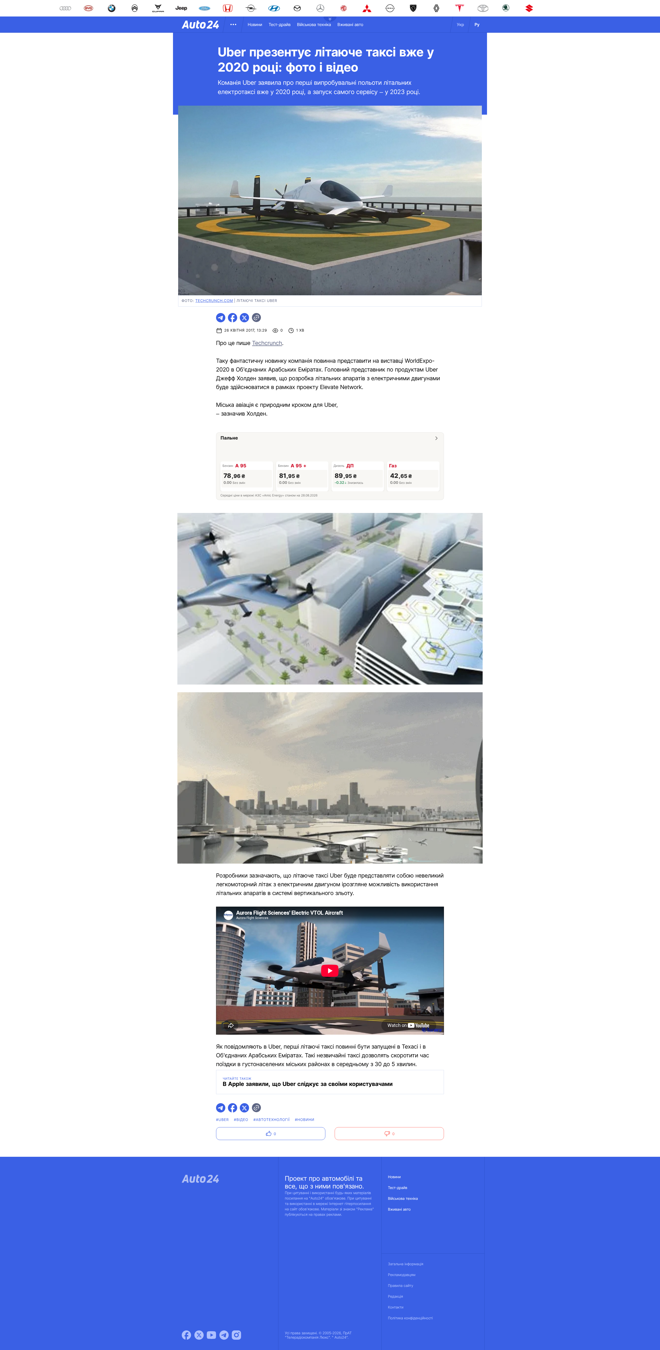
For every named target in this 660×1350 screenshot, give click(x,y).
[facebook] (232, 317)
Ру (477, 24)
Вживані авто (350, 24)
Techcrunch (267, 343)
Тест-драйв (280, 24)
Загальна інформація (405, 1264)
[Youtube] (211, 1335)
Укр (460, 24)
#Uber (222, 1120)
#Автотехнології (271, 1120)
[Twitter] (199, 1335)
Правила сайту (400, 1286)
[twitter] (244, 317)
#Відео (241, 1120)
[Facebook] (186, 1335)
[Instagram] (236, 1335)
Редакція (395, 1296)
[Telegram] (224, 1335)
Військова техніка (314, 24)
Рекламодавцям (402, 1275)
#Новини (305, 1120)
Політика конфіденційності (410, 1318)
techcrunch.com (214, 301)
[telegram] (220, 317)
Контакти (395, 1307)
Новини (255, 24)
